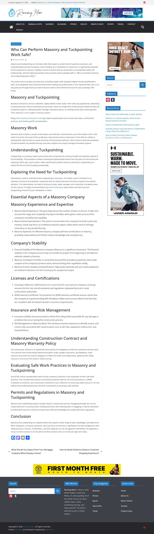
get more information (54, 187)
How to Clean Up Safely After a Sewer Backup (124, 114)
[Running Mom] (11, 27)
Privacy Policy (126, 511)
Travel (121, 24)
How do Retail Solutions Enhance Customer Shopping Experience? (79, 451)
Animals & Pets (35, 24)
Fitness (73, 24)
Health (83, 24)
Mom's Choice (16, 44)
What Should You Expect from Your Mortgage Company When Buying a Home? (32, 451)
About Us (20, 24)
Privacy (19, 30)
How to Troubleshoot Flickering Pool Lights (123, 125)
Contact (131, 24)
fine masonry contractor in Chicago (31, 118)
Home (123, 491)
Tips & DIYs (97, 506)
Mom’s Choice (97, 24)
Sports (110, 24)
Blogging (62, 24)
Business (50, 24)
